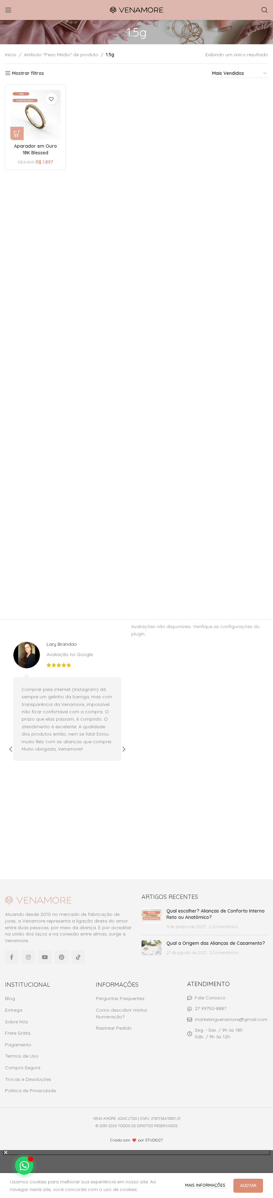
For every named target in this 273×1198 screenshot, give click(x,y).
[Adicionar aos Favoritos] (51, 99)
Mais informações (206, 1185)
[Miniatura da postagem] (151, 919)
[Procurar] (264, 10)
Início (10, 55)
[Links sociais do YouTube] (45, 957)
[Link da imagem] (38, 900)
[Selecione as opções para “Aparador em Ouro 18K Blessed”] (17, 133)
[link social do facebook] (11, 957)
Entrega (13, 1010)
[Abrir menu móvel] (8, 10)
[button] (10, 749)
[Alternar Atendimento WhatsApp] (24, 1165)
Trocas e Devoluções (28, 1079)
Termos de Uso (21, 1056)
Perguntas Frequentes (120, 998)
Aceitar (248, 1185)
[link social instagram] (28, 957)
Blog (10, 998)
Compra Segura (22, 1068)
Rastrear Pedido (114, 1028)
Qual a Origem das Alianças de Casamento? (215, 943)
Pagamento (18, 1045)
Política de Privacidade (30, 1091)
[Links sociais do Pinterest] (61, 957)
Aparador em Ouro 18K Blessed (35, 149)
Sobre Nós (16, 1022)
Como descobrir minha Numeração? (121, 1013)
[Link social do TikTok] (78, 957)
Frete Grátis (18, 1033)
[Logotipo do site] (136, 10)
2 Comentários (223, 926)
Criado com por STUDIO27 (136, 1140)
